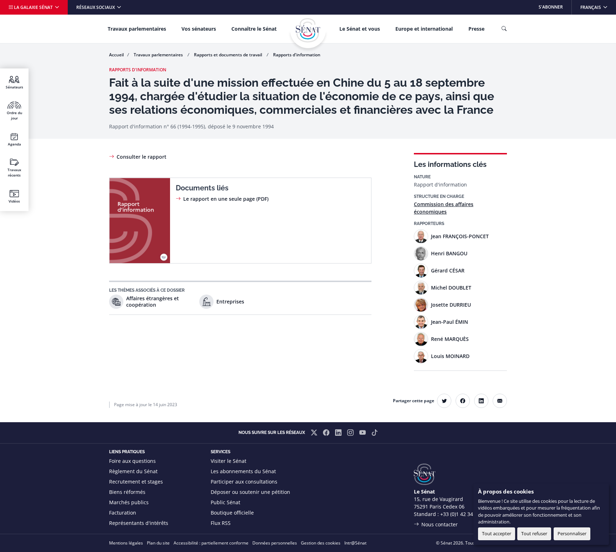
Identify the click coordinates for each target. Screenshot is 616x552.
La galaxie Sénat (33, 7)
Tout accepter (496, 533)
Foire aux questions (132, 461)
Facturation (122, 512)
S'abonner (551, 7)
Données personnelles (274, 543)
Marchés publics (129, 502)
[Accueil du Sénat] (308, 30)
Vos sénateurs (198, 28)
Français (598, 7)
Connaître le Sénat (254, 28)
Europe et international (424, 28)
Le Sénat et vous (359, 28)
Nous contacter (439, 524)
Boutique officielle (232, 512)
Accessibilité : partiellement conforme (211, 543)
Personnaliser (572, 533)
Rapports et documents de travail (228, 55)
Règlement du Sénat (133, 471)
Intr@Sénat (355, 543)
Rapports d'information (296, 55)
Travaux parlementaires (137, 28)
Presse (476, 28)
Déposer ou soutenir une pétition (250, 492)
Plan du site (158, 543)
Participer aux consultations (244, 481)
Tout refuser (534, 533)
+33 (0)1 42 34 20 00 (463, 514)
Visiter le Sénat (228, 461)
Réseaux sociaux (96, 7)
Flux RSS (221, 523)
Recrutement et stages (136, 481)
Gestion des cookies (320, 543)
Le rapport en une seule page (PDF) (225, 198)
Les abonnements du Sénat (243, 471)
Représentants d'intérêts (138, 523)
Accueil (116, 55)
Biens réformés (127, 492)
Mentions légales (126, 543)
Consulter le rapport (141, 156)
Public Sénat (225, 502)
